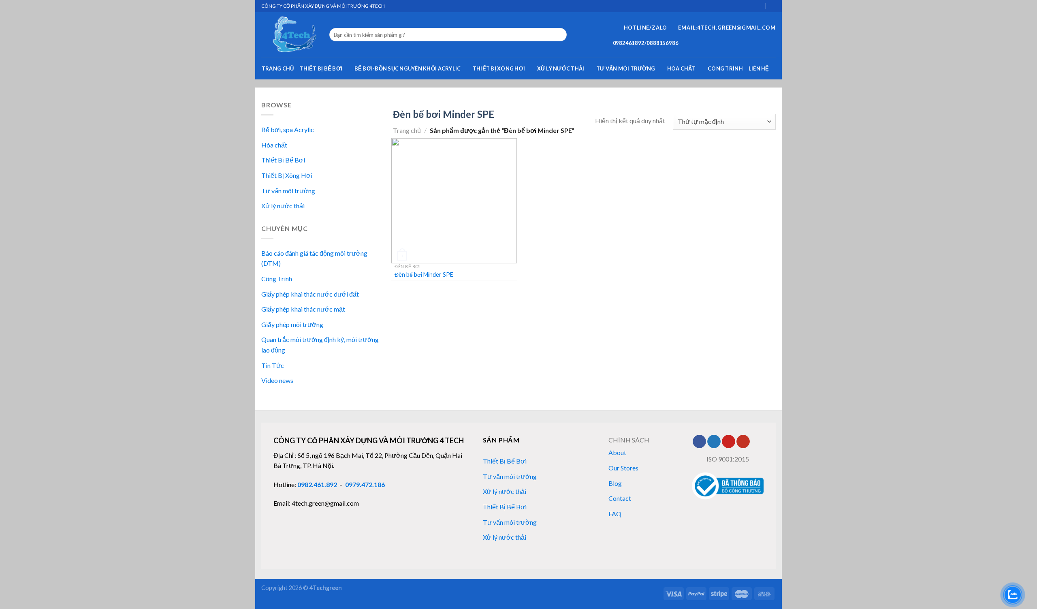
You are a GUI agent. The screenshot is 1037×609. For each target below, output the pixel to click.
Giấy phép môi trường (292, 324)
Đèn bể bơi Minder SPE (424, 274)
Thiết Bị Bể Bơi (320, 68)
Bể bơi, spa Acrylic (287, 129)
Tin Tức (272, 365)
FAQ (614, 513)
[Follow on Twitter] (714, 442)
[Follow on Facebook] (699, 442)
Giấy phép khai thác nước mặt (303, 309)
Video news (277, 380)
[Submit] (559, 35)
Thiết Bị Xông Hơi (499, 68)
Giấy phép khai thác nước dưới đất (310, 294)
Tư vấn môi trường (625, 68)
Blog (615, 483)
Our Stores (623, 468)
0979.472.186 (365, 484)
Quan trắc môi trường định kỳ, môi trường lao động (320, 344)
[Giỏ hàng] (759, 6)
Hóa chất (681, 68)
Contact (619, 498)
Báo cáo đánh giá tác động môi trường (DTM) (314, 258)
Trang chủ (278, 68)
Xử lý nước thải (561, 68)
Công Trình (725, 68)
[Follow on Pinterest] (728, 442)
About (617, 452)
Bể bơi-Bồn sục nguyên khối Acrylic (407, 68)
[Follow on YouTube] (743, 442)
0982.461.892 (317, 484)
